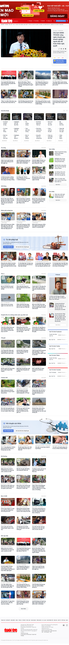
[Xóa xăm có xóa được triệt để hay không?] (43, 440)
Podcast (30, 20)
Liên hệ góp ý (46, 632)
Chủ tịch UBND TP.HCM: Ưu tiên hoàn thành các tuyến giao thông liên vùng (38, 162)
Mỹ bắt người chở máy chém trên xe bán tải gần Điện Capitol (8, 370)
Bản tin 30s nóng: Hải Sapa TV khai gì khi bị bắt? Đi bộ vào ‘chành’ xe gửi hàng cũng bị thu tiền (38, 200)
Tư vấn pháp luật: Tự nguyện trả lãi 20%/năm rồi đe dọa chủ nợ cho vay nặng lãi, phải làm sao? (43, 265)
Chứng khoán (27, 116)
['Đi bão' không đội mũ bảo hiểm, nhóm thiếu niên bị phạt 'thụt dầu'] (60, 94)
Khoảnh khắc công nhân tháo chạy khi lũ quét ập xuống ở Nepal (60, 167)
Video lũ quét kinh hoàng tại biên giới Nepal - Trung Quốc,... (61, 153)
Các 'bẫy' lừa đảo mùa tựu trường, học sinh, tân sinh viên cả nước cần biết (38, 528)
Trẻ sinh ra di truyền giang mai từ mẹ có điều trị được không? (60, 447)
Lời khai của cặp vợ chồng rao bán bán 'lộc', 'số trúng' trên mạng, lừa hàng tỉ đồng (7, 178)
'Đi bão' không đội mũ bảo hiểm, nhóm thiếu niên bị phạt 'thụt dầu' (60, 103)
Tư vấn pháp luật (21, 261)
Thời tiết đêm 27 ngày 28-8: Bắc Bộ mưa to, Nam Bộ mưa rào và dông (7, 603)
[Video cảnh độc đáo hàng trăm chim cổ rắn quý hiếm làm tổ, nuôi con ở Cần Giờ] (23, 298)
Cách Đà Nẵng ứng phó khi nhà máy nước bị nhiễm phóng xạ (25, 102)
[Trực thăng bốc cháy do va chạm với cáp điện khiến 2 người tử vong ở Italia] (43, 75)
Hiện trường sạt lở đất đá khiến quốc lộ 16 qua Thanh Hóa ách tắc (7, 392)
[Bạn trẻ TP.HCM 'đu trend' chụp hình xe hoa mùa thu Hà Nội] (8, 279)
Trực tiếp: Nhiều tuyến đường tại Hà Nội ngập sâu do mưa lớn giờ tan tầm (60, 83)
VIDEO (15, 21)
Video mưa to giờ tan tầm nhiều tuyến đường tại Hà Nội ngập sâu (7, 162)
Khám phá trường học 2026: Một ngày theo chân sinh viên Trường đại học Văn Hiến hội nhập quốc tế (7, 226)
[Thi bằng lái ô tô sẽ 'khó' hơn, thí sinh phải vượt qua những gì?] (23, 520)
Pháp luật (28, 620)
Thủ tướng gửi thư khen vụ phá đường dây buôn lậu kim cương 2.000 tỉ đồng (42, 103)
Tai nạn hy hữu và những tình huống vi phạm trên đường (5, 117)
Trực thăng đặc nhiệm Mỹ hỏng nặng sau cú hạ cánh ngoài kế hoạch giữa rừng (7, 352)
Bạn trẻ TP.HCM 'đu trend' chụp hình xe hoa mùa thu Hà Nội (7, 288)
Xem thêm (23, 608)
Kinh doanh (33, 620)
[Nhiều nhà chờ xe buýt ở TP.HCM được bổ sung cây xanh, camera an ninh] (8, 462)
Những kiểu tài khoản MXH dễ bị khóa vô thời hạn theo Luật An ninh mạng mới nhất (23, 510)
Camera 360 (52, 24)
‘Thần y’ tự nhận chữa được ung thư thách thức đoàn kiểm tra (8, 102)
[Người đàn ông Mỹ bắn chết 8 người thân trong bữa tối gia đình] (23, 362)
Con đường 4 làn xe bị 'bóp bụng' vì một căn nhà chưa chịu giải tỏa (60, 173)
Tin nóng (6, 24)
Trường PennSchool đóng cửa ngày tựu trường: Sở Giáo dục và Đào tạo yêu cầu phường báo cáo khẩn (60, 306)
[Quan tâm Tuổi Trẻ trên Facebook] (67, 625)
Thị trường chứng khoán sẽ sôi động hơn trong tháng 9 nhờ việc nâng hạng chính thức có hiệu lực (38, 510)
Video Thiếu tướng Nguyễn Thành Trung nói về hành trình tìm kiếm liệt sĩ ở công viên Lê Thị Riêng (38, 487)
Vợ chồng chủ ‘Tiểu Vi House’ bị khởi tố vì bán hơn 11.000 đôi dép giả (23, 178)
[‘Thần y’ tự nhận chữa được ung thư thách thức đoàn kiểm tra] (8, 94)
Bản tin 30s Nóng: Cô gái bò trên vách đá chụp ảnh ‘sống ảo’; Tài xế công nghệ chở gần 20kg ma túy (23, 200)
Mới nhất (2, 24)
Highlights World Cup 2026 (15, 117)
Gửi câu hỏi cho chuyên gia (22, 247)
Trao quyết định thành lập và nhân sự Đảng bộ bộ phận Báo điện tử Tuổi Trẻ (8, 83)
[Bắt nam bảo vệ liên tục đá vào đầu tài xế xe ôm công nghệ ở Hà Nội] (39, 170)
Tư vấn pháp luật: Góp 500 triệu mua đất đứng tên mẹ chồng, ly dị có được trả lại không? (60, 265)
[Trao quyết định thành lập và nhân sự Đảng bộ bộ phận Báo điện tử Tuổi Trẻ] (8, 75)
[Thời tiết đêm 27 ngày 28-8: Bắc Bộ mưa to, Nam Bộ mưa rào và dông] (8, 594)
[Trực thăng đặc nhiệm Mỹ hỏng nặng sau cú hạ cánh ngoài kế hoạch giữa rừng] (8, 344)
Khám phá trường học (7, 210)
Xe (42, 620)
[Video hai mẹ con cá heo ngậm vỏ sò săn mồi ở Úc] (8, 298)
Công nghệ (61, 24)
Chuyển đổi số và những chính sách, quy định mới (14, 315)
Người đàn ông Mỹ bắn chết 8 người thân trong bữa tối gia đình (23, 370)
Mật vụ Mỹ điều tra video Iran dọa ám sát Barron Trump (38, 370)
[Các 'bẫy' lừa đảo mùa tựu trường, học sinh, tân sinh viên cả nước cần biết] (39, 520)
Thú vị (14, 24)
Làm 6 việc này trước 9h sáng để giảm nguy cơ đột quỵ (7, 528)
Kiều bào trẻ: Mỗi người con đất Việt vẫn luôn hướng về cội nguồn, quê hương (7, 487)
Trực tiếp (10, 24)
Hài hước (37, 24)
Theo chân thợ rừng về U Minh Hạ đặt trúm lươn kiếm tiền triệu (23, 288)
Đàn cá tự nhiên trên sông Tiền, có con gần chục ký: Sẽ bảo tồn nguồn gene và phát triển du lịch (39, 306)
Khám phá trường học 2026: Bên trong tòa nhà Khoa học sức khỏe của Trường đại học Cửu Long (23, 226)
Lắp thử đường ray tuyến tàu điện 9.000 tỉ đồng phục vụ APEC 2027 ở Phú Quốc (23, 162)
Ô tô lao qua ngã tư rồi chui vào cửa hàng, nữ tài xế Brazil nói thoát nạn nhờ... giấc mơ (23, 410)
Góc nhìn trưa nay (46, 24)
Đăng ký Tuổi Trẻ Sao (61, 20)
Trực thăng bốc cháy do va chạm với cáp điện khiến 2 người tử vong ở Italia (41, 83)
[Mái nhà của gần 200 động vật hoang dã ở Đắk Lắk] (23, 462)
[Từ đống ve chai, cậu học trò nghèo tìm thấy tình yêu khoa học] (39, 462)
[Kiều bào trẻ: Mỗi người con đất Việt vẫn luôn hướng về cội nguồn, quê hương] (8, 479)
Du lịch (44, 620)
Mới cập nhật (4, 536)
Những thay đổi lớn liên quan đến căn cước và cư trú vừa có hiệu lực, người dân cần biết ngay (23, 329)
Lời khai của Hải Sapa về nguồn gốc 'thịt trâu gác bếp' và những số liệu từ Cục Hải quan (57, 298)
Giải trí (33, 24)
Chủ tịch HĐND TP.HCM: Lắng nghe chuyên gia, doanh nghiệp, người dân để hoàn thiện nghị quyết (59, 39)
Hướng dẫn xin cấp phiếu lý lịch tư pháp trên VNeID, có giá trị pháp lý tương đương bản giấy (38, 329)
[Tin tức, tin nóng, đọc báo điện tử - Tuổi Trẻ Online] (7, 21)
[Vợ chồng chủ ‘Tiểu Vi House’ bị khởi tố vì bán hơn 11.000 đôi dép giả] (23, 170)
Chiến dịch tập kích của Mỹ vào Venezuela (50, 117)
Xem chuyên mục (8, 246)
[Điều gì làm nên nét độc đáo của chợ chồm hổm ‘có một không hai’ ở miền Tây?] (23, 479)
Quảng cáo (49, 20)
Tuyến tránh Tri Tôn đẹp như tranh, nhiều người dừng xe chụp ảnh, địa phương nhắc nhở (39, 288)
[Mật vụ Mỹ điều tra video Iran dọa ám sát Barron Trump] (39, 362)
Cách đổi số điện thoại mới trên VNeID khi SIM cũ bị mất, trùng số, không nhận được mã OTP (7, 329)
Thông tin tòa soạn (24, 633)
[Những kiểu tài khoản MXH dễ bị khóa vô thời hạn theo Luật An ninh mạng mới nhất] (23, 502)
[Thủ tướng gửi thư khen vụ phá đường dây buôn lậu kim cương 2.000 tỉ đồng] (43, 94)
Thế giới (16, 24)
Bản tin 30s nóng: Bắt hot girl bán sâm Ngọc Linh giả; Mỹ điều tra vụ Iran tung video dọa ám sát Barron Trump (7, 201)
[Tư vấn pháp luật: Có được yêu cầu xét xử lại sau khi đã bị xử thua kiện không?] (26, 256)
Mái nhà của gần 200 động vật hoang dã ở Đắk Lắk (23, 469)
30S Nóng (41, 24)
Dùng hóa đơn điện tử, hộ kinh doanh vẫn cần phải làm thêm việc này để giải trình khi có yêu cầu (8, 265)
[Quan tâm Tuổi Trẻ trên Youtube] (64, 625)
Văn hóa (55, 620)
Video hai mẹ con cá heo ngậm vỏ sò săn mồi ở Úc (7, 305)
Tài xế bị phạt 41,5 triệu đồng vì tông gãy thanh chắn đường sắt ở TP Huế (23, 392)
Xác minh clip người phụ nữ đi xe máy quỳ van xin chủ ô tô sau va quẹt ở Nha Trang (7, 410)
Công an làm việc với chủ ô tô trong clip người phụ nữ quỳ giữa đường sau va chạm (38, 392)
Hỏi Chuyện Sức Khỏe (39, 445)
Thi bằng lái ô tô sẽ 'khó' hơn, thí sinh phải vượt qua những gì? (23, 528)
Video (16, 620)
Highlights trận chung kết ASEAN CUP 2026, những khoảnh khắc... (60, 160)
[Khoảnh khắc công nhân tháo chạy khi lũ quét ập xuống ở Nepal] (51, 167)
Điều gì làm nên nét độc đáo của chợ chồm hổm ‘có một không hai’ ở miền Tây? (23, 487)
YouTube (37, 20)
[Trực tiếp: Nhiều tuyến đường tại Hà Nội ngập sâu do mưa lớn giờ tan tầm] (60, 75)
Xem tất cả (4, 140)
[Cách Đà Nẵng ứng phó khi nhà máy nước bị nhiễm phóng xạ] (26, 94)
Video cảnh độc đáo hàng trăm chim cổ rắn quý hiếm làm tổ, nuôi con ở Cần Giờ (23, 306)
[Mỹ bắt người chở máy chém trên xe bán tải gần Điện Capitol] (8, 362)
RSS (51, 632)
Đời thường (21, 24)
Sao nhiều (51, 191)
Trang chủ (3, 620)
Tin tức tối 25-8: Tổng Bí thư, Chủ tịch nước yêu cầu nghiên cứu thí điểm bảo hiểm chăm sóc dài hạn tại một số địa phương (60, 317)
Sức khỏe (57, 24)
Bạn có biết (26, 24)
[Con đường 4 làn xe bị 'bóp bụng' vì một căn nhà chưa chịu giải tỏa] (51, 173)
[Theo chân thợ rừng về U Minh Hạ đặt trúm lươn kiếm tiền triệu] (23, 279)
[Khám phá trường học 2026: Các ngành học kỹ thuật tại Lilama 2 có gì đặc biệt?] (39, 216)
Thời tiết (2, 599)
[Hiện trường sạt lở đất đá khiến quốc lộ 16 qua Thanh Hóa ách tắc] (8, 383)
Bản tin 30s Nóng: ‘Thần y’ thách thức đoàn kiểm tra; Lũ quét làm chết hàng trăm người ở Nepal (25, 84)
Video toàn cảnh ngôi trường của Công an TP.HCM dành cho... (60, 196)
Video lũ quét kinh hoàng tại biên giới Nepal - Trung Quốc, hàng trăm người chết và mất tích (39, 352)
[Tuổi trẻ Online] (11, 630)
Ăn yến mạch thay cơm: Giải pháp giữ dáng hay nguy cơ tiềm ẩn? (25, 448)
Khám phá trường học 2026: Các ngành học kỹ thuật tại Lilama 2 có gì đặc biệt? (39, 226)
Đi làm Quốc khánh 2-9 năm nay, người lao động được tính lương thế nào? (7, 510)
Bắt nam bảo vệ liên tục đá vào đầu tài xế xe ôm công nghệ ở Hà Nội (38, 178)
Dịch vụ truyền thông (46, 630)
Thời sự (20, 620)
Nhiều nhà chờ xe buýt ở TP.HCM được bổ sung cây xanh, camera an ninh (7, 470)
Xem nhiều (52, 149)
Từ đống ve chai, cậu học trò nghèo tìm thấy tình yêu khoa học (39, 470)
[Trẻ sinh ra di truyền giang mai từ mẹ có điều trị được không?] (60, 440)
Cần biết (43, 20)
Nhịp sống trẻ (50, 620)
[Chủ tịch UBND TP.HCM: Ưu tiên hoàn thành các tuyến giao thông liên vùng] (39, 154)
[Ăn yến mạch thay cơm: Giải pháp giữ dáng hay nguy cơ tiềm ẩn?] (26, 440)
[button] (64, 111)
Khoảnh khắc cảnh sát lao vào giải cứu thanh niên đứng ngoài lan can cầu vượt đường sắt (39, 410)
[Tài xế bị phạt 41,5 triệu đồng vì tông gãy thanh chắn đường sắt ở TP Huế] (23, 383)
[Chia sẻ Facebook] (61, 49)
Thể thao (30, 24)
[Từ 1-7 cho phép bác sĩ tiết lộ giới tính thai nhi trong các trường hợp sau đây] (8, 440)
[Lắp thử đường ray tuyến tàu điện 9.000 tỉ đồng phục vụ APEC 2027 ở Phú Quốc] (23, 154)
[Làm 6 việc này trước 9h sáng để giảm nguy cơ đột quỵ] (8, 520)
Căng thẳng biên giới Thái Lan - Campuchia (38, 117)
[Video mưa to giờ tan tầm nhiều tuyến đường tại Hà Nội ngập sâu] (8, 154)
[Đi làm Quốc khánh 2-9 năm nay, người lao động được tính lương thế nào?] (8, 502)
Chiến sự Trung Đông (61, 117)
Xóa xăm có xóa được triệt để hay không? (42, 447)
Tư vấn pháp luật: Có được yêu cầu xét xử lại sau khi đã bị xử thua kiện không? (25, 265)
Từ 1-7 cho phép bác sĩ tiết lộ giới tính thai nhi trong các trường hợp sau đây (8, 448)
